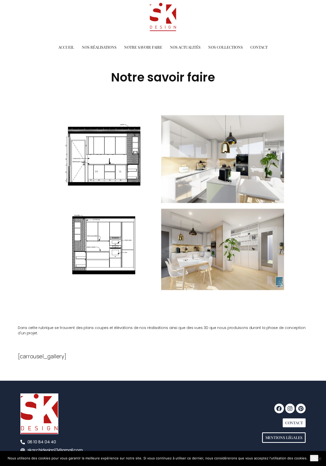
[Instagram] (290, 408)
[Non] (319, 458)
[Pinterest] (301, 408)
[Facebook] (279, 408)
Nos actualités (185, 47)
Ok (314, 458)
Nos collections (225, 47)
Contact (259, 47)
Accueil (66, 47)
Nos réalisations (99, 47)
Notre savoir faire (143, 47)
